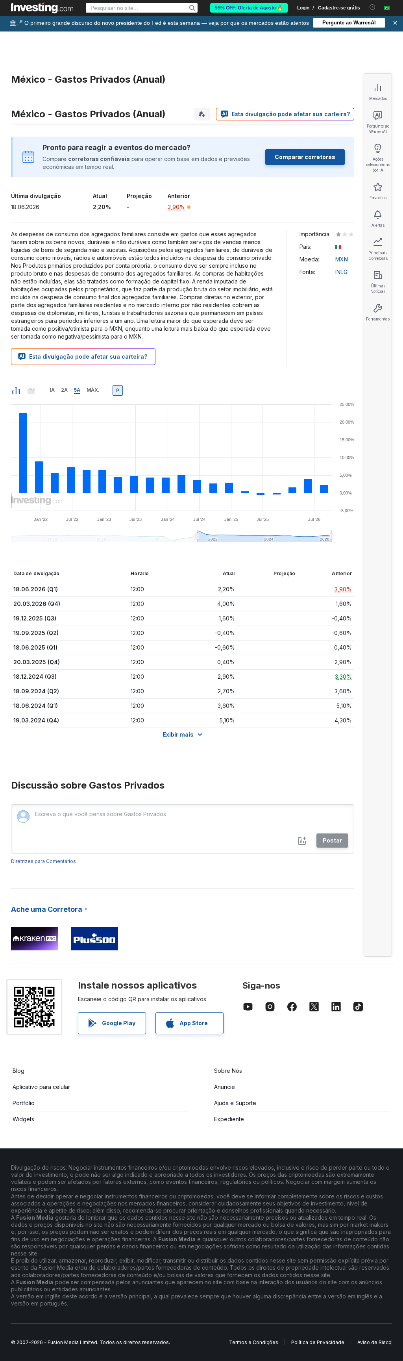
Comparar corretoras (305, 157)
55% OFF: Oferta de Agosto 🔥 (249, 8)
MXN (341, 259)
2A (64, 390)
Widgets (23, 1119)
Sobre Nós (228, 1070)
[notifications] (372, 7)
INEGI (342, 271)
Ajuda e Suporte (235, 1103)
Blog (18, 1070)
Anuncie (224, 1086)
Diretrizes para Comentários (43, 861)
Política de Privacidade (317, 1342)
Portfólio (24, 1103)
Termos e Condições (253, 1342)
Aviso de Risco (374, 1342)
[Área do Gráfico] (31, 390)
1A (52, 390)
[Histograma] (16, 390)
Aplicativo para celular (41, 1086)
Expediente (229, 1119)
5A (77, 390)
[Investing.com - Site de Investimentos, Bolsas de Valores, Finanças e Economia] (42, 7)
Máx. (93, 390)
